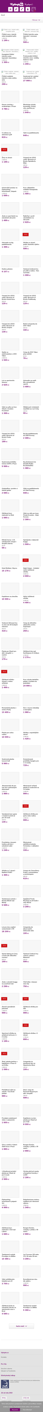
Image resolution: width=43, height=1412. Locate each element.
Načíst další (20, 1326)
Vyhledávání (16, 9)
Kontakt (22, 9)
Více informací (27, 1409)
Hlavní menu (10, 9)
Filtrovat (34, 20)
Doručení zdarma (6, 1368)
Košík (33, 9)
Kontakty (3, 1357)
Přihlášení (28, 9)
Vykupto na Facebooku (8, 1371)
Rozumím (15, 1409)
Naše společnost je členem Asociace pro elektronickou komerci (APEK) (25, 1381)
